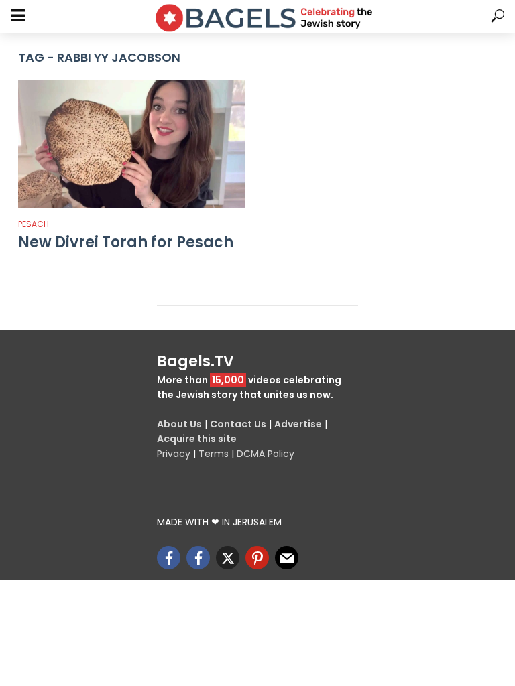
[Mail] (286, 557)
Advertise (298, 424)
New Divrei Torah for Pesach (125, 242)
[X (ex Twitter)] (227, 557)
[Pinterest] (257, 557)
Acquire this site (197, 438)
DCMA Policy (265, 453)
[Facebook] (168, 557)
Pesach (33, 224)
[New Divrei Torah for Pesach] (132, 144)
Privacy (173, 453)
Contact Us (238, 424)
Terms (213, 453)
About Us (179, 424)
